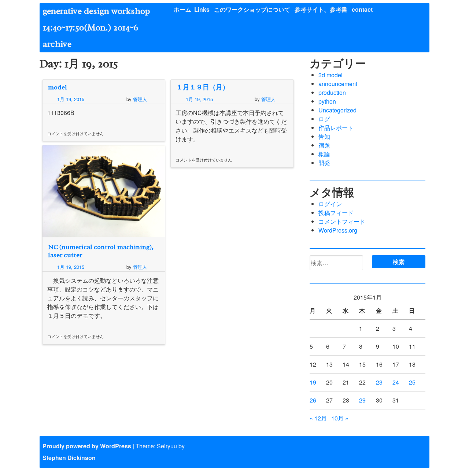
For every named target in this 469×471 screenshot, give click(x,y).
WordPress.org (337, 230)
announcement (337, 83)
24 (395, 382)
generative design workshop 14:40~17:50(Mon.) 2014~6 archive (101, 27)
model (57, 87)
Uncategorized (337, 110)
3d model (330, 75)
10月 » (339, 418)
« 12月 (318, 418)
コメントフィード (341, 221)
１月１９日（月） (202, 87)
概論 (324, 154)
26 (313, 400)
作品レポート (336, 127)
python (327, 101)
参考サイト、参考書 (321, 9)
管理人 (140, 99)
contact (362, 9)
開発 (324, 163)
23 (379, 382)
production (332, 92)
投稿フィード (336, 212)
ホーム (182, 9)
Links (202, 9)
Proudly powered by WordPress (87, 446)
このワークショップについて (252, 9)
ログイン (330, 204)
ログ (324, 119)
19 (313, 382)
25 (412, 382)
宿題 (324, 145)
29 (362, 400)
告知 (324, 136)
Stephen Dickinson (69, 457)
